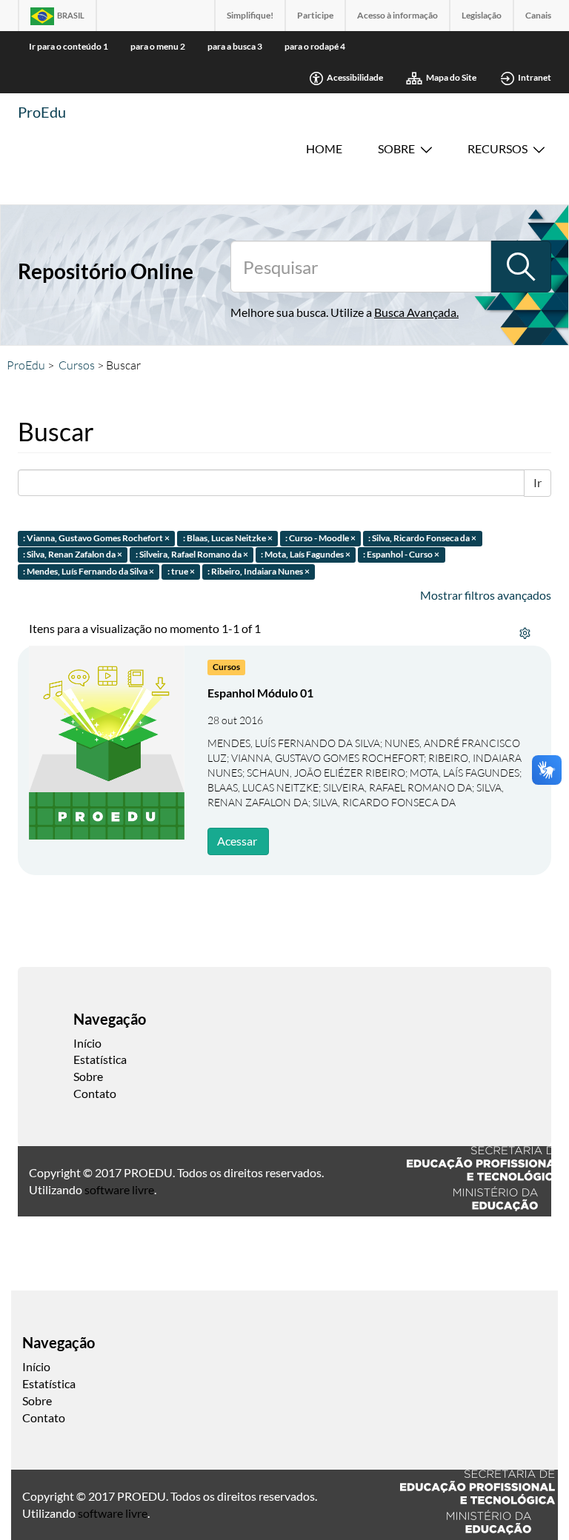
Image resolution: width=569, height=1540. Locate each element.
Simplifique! (250, 15)
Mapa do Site (451, 77)
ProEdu (42, 112)
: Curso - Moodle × (320, 537)
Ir (537, 482)
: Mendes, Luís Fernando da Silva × (88, 572)
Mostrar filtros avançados (485, 595)
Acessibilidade (355, 77)
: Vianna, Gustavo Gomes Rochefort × (96, 537)
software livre (119, 1189)
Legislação (482, 15)
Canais (538, 15)
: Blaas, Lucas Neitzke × (228, 537)
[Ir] (520, 266)
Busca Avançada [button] (415, 312)
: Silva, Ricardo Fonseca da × (422, 537)
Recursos (497, 148)
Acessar (237, 841)
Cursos (77, 365)
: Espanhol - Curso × (401, 554)
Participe (315, 15)
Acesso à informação (397, 15)
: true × (181, 572)
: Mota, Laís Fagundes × (305, 554)
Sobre (396, 148)
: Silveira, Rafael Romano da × (192, 554)
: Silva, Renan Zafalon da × (72, 554)
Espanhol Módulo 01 (260, 693)
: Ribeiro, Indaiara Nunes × (258, 572)
